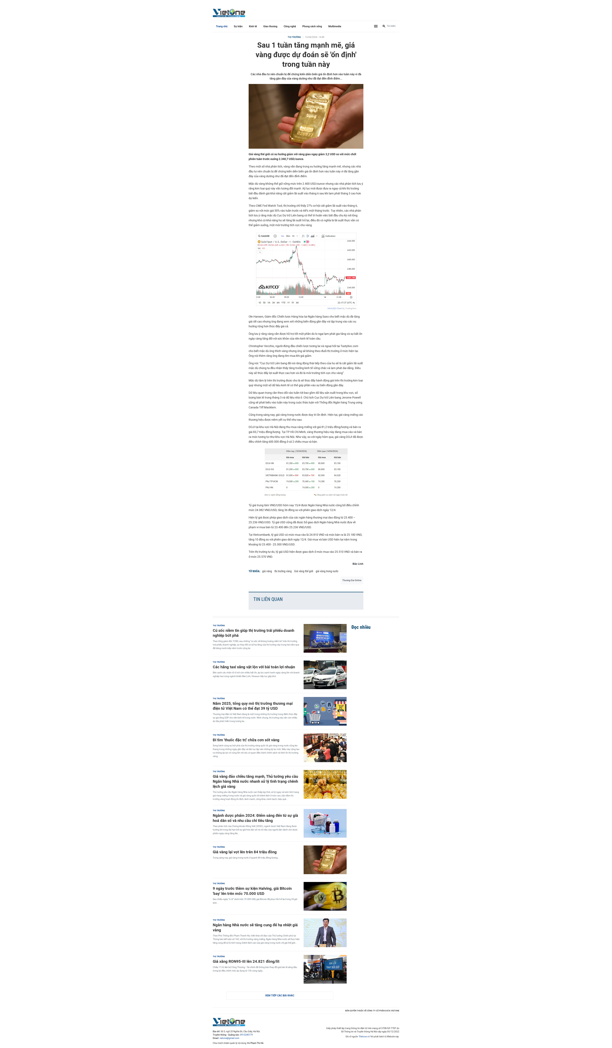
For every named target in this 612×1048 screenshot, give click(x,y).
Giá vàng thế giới (303, 571)
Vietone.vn (364, 1036)
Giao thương (270, 26)
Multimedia (334, 26)
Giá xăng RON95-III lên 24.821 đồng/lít (246, 961)
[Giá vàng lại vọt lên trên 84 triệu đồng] (325, 859)
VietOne (229, 13)
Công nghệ (290, 26)
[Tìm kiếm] (384, 26)
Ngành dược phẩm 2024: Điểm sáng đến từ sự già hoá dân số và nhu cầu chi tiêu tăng (255, 818)
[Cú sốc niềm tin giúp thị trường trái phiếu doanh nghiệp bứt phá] (325, 638)
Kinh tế (253, 26)
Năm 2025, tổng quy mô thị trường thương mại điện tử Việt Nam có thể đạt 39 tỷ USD (253, 706)
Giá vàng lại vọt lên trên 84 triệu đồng (245, 852)
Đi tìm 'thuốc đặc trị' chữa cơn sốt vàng (246, 740)
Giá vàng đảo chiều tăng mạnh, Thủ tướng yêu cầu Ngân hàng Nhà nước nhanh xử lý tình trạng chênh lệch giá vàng (255, 781)
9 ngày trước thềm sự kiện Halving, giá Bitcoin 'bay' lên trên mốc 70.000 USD (252, 891)
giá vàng (267, 571)
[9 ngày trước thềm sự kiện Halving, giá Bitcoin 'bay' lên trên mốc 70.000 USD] (325, 896)
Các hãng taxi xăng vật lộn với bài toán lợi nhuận (254, 667)
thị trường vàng (283, 571)
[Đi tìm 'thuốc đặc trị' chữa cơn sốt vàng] (325, 747)
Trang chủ (221, 26)
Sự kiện (238, 26)
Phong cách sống (312, 26)
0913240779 (246, 1034)
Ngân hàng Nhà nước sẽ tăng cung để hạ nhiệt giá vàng (255, 927)
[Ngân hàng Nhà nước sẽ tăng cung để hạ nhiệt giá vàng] (325, 932)
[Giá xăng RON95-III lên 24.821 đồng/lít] (325, 969)
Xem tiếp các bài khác (279, 995)
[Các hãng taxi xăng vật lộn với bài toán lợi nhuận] (325, 674)
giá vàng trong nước (327, 571)
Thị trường (294, 37)
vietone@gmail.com (229, 1038)
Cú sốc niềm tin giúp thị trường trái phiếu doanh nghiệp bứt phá (253, 633)
